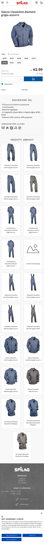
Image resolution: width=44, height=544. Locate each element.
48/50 (26, 58)
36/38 (5, 58)
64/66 (19, 63)
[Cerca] (7, 2)
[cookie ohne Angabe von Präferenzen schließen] (41, 513)
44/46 (19, 58)
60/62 (12, 63)
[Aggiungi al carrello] (33, 78)
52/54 (34, 58)
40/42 (12, 58)
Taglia (3, 54)
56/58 (5, 63)
